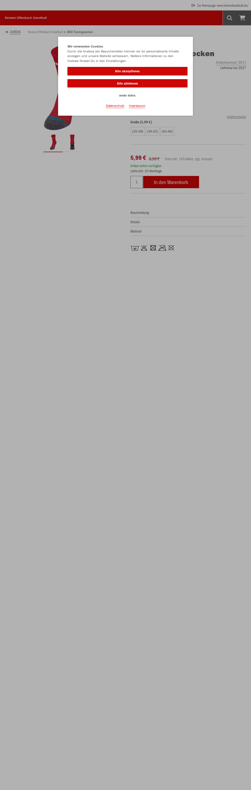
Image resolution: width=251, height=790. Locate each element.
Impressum (137, 105)
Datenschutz (115, 105)
